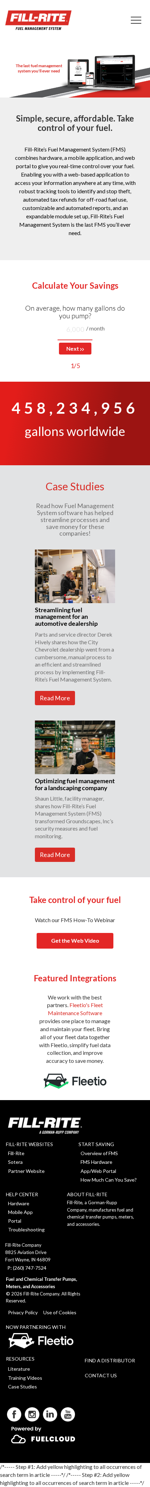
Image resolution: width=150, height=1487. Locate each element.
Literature (19, 1369)
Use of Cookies (59, 1312)
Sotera (15, 1162)
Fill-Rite (16, 1153)
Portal (14, 1221)
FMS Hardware (96, 1162)
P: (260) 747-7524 (26, 1268)
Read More (55, 698)
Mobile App (20, 1212)
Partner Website (26, 1171)
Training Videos (25, 1378)
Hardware (18, 1203)
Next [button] (73, 348)
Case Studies (22, 1386)
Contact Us (101, 1375)
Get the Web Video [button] (75, 940)
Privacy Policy (23, 1312)
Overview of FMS (99, 1153)
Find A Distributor (110, 1360)
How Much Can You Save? (109, 1180)
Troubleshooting (26, 1229)
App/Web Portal (98, 1171)
